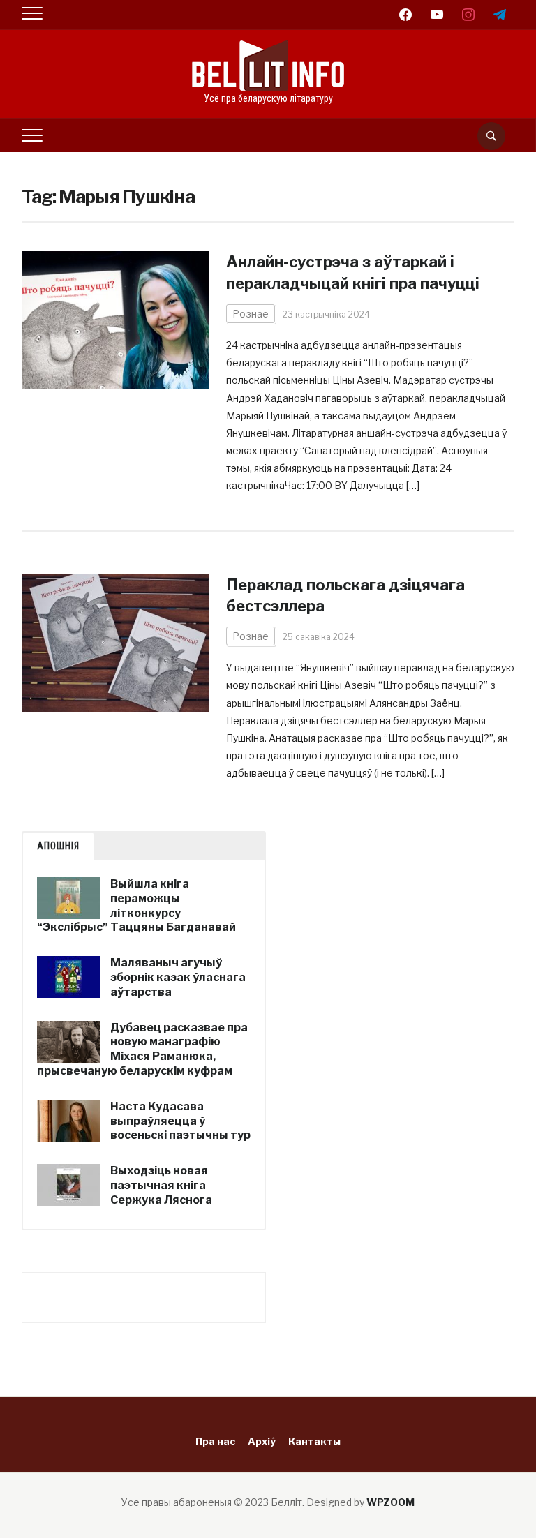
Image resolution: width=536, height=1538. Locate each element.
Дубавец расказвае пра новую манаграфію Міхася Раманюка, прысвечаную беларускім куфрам (142, 1049)
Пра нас (215, 1441)
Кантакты (314, 1441)
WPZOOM (390, 1502)
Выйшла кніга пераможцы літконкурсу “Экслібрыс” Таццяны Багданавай (136, 905)
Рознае (250, 314)
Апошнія (58, 845)
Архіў (262, 1441)
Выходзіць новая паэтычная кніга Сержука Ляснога (161, 1185)
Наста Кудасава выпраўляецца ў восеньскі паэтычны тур (180, 1121)
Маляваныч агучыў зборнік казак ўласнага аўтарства (178, 977)
